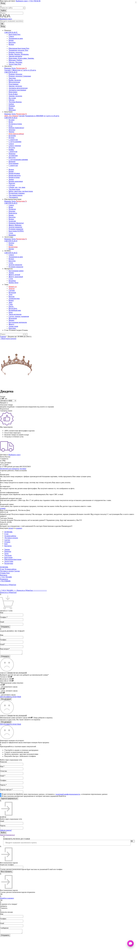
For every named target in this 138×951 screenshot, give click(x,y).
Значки (11, 179)
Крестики (12, 328)
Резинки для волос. (16, 52)
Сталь (11, 233)
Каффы (11, 149)
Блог (6, 544)
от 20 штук (32, 70)
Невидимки (13, 92)
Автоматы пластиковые (17, 90)
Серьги (11, 36)
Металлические (14, 82)
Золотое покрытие (15, 227)
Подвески (12, 209)
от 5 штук (24, 70)
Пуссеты (12, 147)
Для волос (8, 555)
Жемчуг (11, 324)
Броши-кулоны (14, 177)
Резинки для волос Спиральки (20, 76)
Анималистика (14, 298)
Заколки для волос (15, 86)
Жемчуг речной (14, 275)
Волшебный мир (15, 310)
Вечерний (12, 292)
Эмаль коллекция (15, 314)
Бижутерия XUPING (16, 231)
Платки (11, 243)
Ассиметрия (13, 155)
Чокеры (11, 132)
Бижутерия (8, 557)
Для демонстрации (15, 195)
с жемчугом (13, 151)
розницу (19, 528)
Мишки (11, 320)
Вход (3, 3)
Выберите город (22, 1)
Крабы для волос (15, 80)
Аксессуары (8, 561)
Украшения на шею (16, 38)
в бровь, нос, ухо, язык (17, 187)
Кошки (11, 300)
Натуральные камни (16, 271)
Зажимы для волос (15, 96)
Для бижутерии (14, 189)
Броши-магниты (15, 175)
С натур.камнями (15, 142)
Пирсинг (12, 183)
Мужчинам (13, 318)
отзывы (2, 508)
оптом (10, 528)
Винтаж (11, 296)
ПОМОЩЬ (8, 532)
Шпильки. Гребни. (15, 60)
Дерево (11, 273)
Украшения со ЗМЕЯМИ (34, 116)
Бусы (10, 126)
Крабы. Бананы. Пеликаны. (19, 54)
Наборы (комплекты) (16, 128)
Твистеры (12, 78)
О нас (6, 534)
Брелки (11, 249)
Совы (11, 304)
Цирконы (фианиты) (16, 223)
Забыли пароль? (6, 830)
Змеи (10, 302)
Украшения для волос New (18, 50)
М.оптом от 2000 (6, 679)
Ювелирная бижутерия (12, 559)
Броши (11, 40)
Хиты (14, 68)
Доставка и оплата (11, 538)
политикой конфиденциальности (68, 794)
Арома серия (13, 326)
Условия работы (10, 536)
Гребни (11, 104)
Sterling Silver (13, 282)
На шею (11, 120)
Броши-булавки (14, 173)
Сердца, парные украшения (19, 316)
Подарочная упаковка (17, 193)
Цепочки (12, 130)
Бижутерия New (14, 34)
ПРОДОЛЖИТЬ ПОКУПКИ (10, 697)
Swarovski (12, 221)
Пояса (11, 245)
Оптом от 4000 (5, 677)
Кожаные (12, 161)
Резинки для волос (15, 74)
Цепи (11, 312)
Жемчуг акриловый (16, 277)
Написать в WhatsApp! (8, 592)
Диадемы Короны (15, 102)
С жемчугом (13, 140)
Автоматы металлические (18, 88)
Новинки (7, 68)
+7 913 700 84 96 (34, 1)
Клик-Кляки (13, 94)
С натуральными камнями (18, 159)
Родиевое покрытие (16, 229)
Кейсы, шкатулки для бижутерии (21, 191)
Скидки (7, 540)
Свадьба (7, 70)
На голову (12, 98)
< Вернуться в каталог (8, 338)
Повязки (12, 106)
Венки (11, 108)
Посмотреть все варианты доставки (13, 469)
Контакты (8, 546)
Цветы (11, 306)
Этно (10, 294)
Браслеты (12, 42)
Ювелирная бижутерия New (19, 48)
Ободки (11, 100)
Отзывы (7, 542)
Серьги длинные (15, 145)
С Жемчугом (15, 70)
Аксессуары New (15, 64)
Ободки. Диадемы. (15, 62)
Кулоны (11, 138)
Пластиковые (13, 84)
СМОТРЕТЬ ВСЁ (10, 32)
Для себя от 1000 (6, 681)
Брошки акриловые (16, 181)
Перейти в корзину (7, 898)
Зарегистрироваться (7, 835)
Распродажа (8, 563)
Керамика (12, 235)
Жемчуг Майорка (15, 225)
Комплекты (13, 213)
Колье (11, 122)
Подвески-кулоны (15, 124)
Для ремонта (13, 197)
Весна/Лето (13, 308)
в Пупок (12, 185)
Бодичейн (12, 136)
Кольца (11, 44)
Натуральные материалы (18, 322)
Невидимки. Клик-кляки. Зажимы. (21, 58)
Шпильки (12, 110)
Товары (7, 549)
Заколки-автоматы (15, 56)
